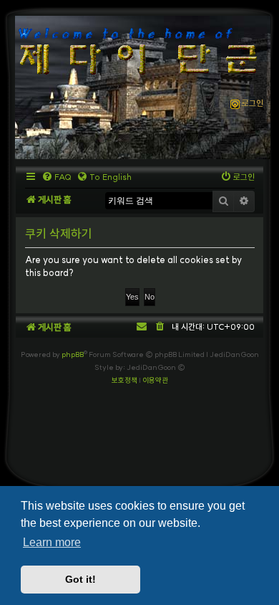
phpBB (73, 354)
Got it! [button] (80, 579)
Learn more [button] (52, 542)
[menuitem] (56, 177)
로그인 (251, 103)
